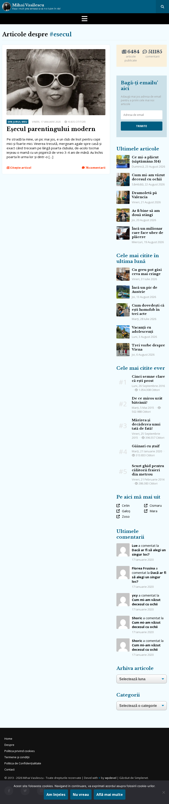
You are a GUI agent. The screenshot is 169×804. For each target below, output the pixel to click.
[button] (84, 18)
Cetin (126, 505)
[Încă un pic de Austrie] (123, 287)
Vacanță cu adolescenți (142, 329)
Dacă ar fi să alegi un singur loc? (149, 552)
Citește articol (20, 168)
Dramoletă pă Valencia (144, 195)
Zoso (126, 516)
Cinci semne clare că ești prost (148, 378)
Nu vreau (81, 794)
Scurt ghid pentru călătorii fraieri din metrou (148, 470)
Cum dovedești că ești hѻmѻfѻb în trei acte (148, 309)
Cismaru (156, 505)
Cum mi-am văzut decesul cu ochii (148, 177)
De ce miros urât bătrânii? (147, 400)
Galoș (126, 511)
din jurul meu (17, 121)
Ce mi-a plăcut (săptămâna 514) (146, 159)
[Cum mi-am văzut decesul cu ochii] (123, 175)
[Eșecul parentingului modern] (56, 51)
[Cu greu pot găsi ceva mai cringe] (123, 270)
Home (8, 739)
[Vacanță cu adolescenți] (123, 327)
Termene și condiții (16, 757)
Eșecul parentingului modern (51, 129)
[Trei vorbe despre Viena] (123, 345)
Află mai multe (109, 794)
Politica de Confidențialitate (22, 763)
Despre (9, 745)
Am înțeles (55, 794)
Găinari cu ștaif (146, 446)
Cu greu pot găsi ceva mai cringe (147, 272)
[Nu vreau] (163, 792)
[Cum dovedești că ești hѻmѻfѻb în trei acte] (123, 305)
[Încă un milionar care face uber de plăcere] (123, 228)
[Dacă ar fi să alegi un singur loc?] (123, 568)
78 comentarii (95, 168)
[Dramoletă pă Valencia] (123, 193)
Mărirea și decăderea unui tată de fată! (146, 424)
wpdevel (110, 778)
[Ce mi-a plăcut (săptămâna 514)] (123, 157)
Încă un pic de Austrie (144, 289)
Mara (153, 511)
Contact (9, 769)
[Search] (162, 6)
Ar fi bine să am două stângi (146, 213)
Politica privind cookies (19, 751)
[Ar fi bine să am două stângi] (123, 211)
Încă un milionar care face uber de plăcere (147, 232)
